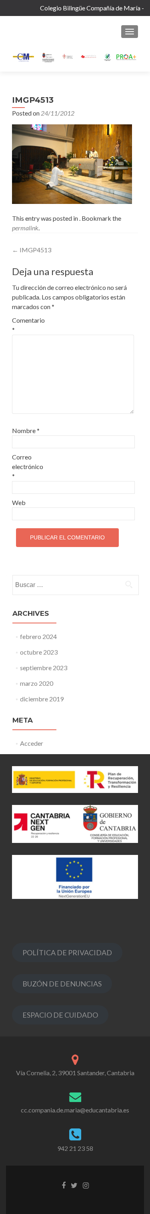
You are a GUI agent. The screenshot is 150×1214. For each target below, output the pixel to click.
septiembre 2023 (43, 667)
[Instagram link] (86, 1184)
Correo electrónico (27, 466)
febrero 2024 (38, 636)
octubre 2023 (39, 652)
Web (19, 502)
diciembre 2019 (42, 699)
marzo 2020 (36, 683)
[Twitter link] (74, 1184)
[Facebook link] (64, 1184)
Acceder (31, 743)
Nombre (26, 430)
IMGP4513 (31, 250)
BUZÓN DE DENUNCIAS (62, 983)
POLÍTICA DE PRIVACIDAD (67, 952)
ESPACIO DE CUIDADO (60, 1014)
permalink (25, 228)
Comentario (28, 324)
